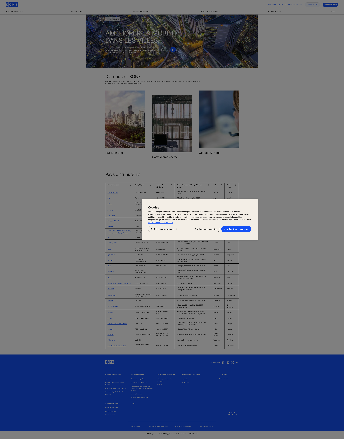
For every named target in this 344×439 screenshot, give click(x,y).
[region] (200, 219)
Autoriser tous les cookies (236, 229)
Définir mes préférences (162, 229)
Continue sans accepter (206, 229)
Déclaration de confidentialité (160, 222)
